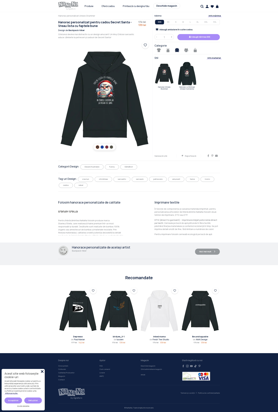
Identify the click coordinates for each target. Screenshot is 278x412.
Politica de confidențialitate (209, 393)
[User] (207, 6)
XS (168, 22)
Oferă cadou (108, 6)
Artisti (143, 375)
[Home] (70, 392)
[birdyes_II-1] (118, 310)
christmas (103, 179)
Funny (112, 167)
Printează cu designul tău (136, 6)
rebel (80, 185)
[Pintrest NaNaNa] (199, 366)
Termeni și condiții (188, 393)
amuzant (176, 179)
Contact (61, 380)
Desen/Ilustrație (92, 167)
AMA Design (200, 339)
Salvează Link (160, 156)
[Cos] (217, 6)
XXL (206, 22)
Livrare (102, 373)
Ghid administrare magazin (151, 369)
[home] (68, 5)
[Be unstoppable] (200, 310)
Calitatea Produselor (66, 373)
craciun (85, 179)
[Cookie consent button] (42, 371)
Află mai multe (11, 393)
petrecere (157, 179)
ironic (207, 179)
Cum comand (104, 369)
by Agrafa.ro (70, 9)
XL (197, 22)
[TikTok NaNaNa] (195, 366)
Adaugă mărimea (200, 37)
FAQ (101, 366)
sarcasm (139, 179)
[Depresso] (78, 310)
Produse (89, 6)
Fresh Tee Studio (159, 339)
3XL (214, 22)
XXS (159, 22)
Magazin (61, 376)
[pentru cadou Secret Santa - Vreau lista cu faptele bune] (164, 73)
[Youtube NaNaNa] (191, 366)
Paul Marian (78, 339)
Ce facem (62, 369)
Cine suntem (63, 366)
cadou (66, 185)
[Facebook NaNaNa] (183, 366)
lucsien (119, 339)
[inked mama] (159, 310)
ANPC (101, 376)
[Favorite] (212, 6)
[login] (93, 290)
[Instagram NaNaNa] (187, 366)
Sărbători (129, 167)
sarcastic (122, 179)
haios (192, 179)
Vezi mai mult (205, 251)
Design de (71, 30)
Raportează (190, 156)
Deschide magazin (166, 5)
